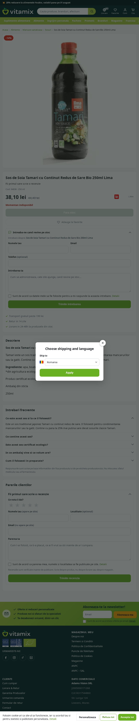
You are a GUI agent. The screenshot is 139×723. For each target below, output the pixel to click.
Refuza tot (108, 717)
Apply (69, 372)
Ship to (43, 355)
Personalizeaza (87, 717)
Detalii (52, 718)
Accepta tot (127, 717)
